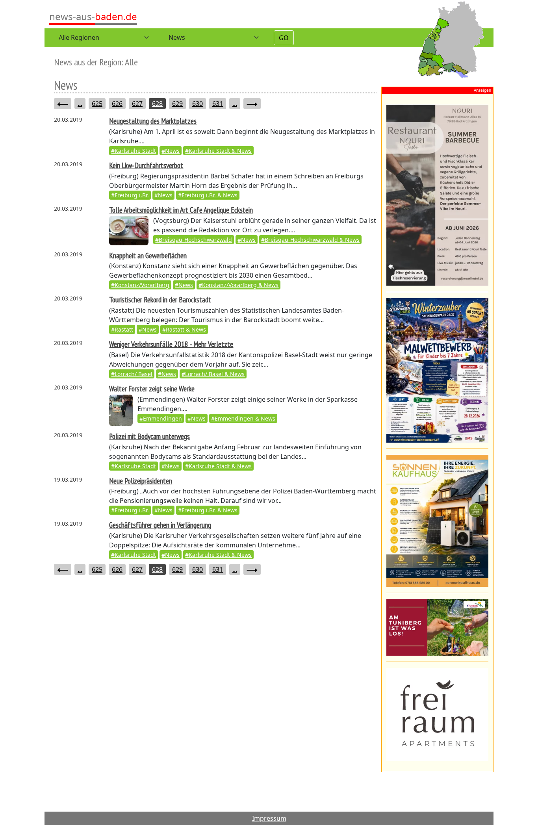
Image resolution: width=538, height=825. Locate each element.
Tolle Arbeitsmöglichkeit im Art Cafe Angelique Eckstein (181, 210)
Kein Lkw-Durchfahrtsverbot (146, 165)
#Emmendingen (160, 418)
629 (177, 103)
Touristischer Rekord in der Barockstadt (160, 299)
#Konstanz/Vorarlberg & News (238, 285)
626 (117, 103)
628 (157, 103)
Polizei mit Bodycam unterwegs (149, 436)
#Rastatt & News (184, 329)
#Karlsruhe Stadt (133, 150)
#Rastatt (122, 329)
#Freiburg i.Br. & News (207, 195)
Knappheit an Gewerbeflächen (148, 255)
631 (217, 103)
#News (170, 150)
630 (197, 103)
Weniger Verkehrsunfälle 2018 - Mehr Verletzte (171, 344)
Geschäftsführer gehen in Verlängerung (160, 525)
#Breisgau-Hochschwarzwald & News (310, 239)
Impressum (269, 818)
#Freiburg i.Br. (130, 195)
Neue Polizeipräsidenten (140, 481)
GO (284, 37)
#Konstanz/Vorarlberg (140, 285)
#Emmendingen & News (243, 418)
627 (137, 103)
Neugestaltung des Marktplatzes (153, 121)
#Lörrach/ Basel (131, 374)
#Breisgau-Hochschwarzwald (193, 239)
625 (97, 103)
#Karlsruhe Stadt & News (218, 150)
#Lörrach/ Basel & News (213, 374)
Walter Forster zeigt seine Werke (152, 388)
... (80, 103)
